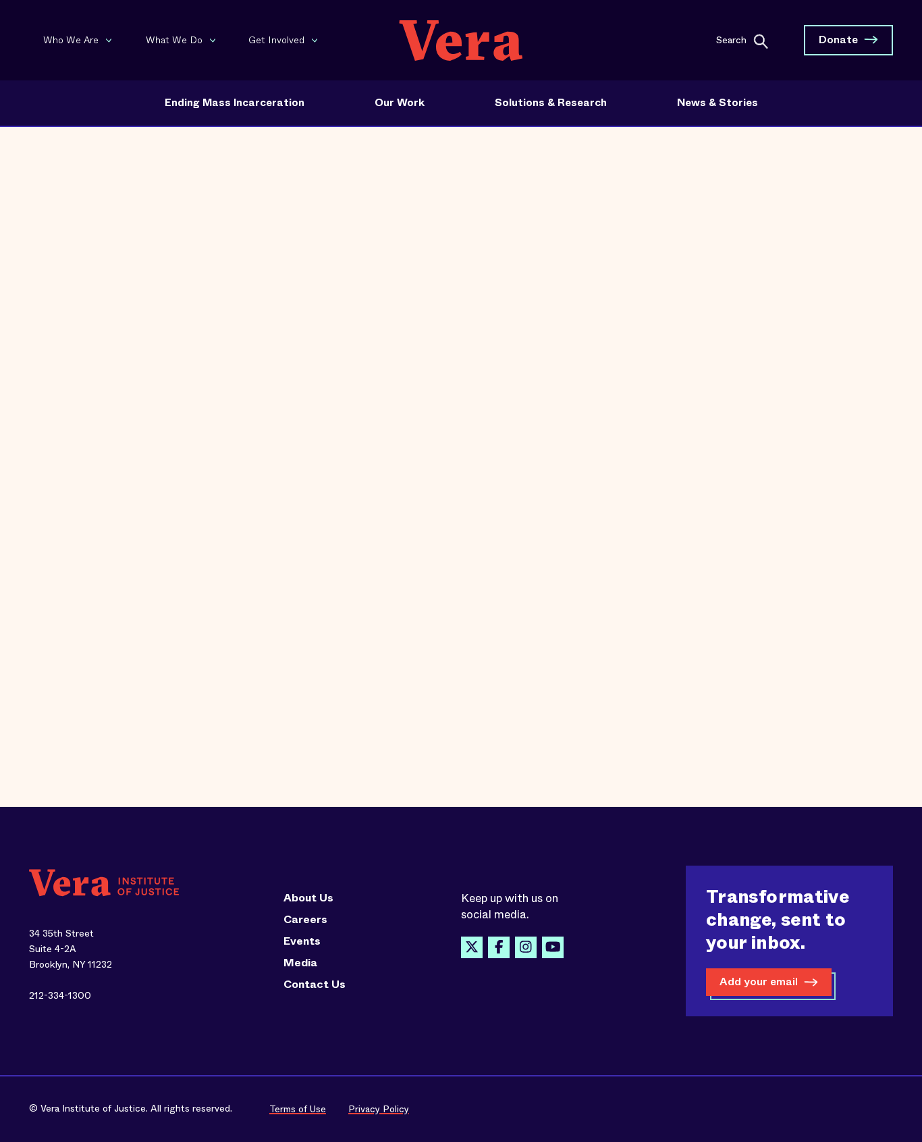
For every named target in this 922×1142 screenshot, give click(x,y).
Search (731, 39)
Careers (305, 919)
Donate (838, 39)
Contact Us (314, 984)
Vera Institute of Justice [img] (461, 40)
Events (302, 941)
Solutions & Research (551, 102)
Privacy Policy (378, 1109)
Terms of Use (297, 1109)
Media (300, 963)
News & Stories (717, 102)
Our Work (400, 102)
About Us (308, 898)
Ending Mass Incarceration (234, 102)
